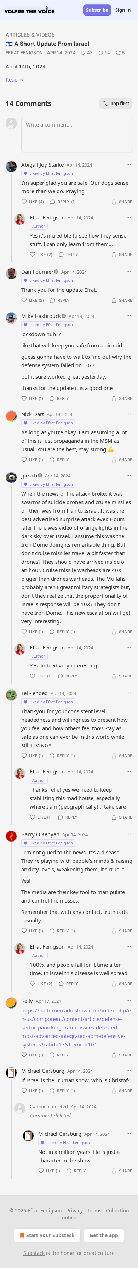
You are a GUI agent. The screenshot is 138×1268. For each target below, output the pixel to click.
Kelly (27, 1000)
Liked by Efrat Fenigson (51, 173)
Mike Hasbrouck (41, 315)
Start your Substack (50, 1235)
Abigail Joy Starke (42, 164)
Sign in (123, 10)
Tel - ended (34, 693)
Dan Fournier (37, 271)
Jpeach (29, 475)
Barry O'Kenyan (40, 834)
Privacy (74, 1210)
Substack (34, 1253)
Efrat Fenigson (24, 52)
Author (38, 226)
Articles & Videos (30, 35)
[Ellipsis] (128, 164)
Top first (120, 103)
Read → (15, 79)
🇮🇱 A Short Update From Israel (47, 43)
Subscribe (97, 10)
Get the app (104, 1235)
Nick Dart (32, 414)
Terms (94, 1210)
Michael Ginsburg (42, 1070)
